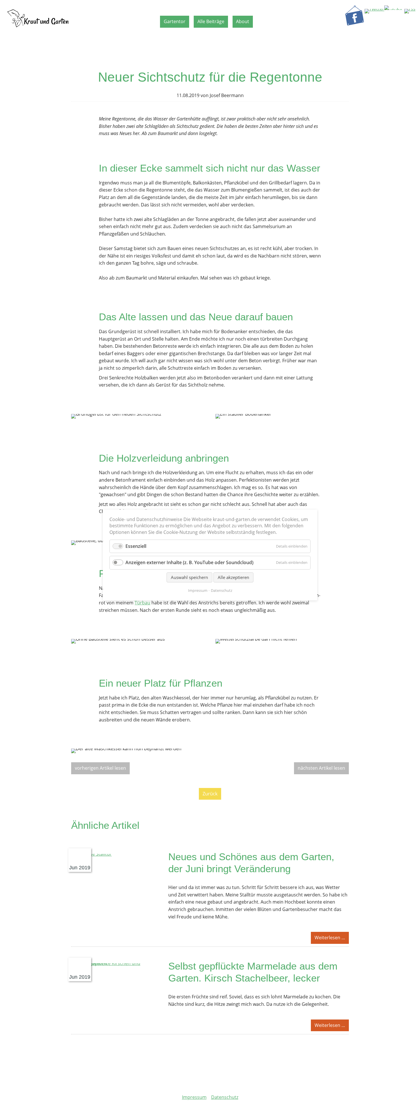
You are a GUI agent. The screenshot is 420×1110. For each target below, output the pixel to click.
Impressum (194, 1097)
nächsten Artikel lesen (321, 768)
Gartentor (174, 21)
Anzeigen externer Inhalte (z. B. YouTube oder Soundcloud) (189, 562)
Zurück (210, 794)
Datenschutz (224, 1097)
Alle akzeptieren (233, 577)
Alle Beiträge (210, 21)
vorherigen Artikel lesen (100, 768)
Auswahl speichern (189, 577)
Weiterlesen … (332, 939)
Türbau (142, 603)
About (242, 21)
